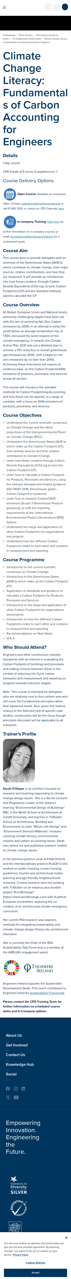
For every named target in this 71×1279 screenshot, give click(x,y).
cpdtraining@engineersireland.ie (40, 203)
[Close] (66, 1237)
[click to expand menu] (65, 7)
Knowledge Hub (20, 1064)
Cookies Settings (35, 1262)
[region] (35, 1255)
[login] (48, 7)
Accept (36, 1272)
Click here (53, 222)
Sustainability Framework (47, 993)
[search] (57, 7)
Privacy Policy (20, 1254)
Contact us (15, 1055)
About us (14, 1035)
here (61, 208)
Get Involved (17, 1045)
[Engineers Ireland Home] (4, 7)
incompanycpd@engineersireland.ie (31, 236)
